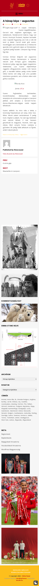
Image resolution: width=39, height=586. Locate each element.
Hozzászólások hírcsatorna (11, 446)
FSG (25, 404)
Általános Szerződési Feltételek (20, 572)
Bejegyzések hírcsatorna (10, 442)
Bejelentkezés (6, 438)
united (17, 418)
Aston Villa (10, 399)
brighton (32, 399)
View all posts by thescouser (13, 154)
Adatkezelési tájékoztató (20, 570)
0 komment (25, 24)
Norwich (4, 413)
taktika (30, 415)
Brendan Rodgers (23, 399)
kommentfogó (13, 408)
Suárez (25, 134)
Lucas (28, 408)
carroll (9, 402)
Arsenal (3, 399)
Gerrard (4, 406)
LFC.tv (22, 89)
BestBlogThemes (21, 578)
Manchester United (16, 411)
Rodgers (10, 413)
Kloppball (4, 408)
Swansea (17, 415)
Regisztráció (5, 434)
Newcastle (27, 411)
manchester (5, 411)
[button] (36, 582)
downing (14, 404)
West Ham (4, 420)
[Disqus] (19, 197)
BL (15, 399)
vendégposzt (24, 418)
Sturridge (4, 415)
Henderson (11, 406)
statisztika (27, 413)
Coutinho (24, 402)
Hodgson (19, 406)
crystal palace (5, 404)
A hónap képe (11, 134)
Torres (3, 418)
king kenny (26, 406)
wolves (11, 420)
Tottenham (10, 418)
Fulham (29, 404)
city (19, 402)
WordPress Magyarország (10, 449)
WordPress (19, 580)
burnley (3, 402)
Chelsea (14, 402)
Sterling (34, 413)
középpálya (22, 408)
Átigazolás (18, 420)
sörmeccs (24, 415)
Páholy (16, 134)
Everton (20, 404)
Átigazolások (27, 420)
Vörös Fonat (26, 576)
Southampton (18, 413)
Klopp (32, 406)
